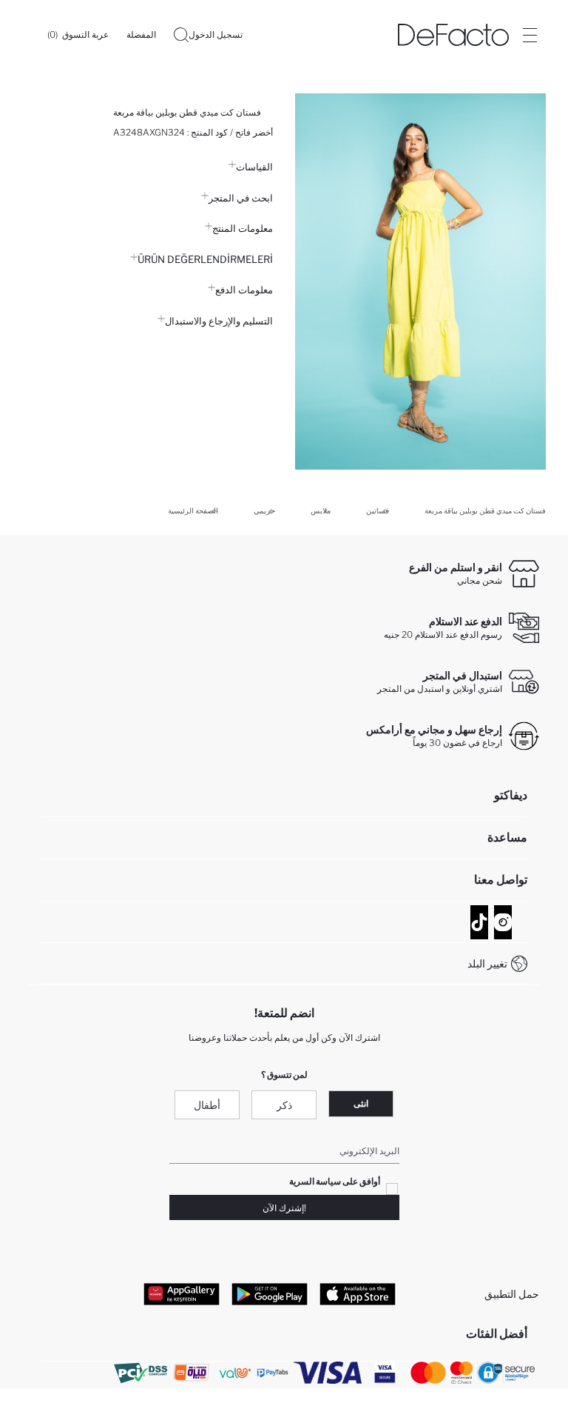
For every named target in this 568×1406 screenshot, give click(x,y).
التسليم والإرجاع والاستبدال (219, 321)
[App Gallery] (181, 1293)
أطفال (207, 1105)
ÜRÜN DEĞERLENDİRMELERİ (205, 259)
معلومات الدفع (244, 290)
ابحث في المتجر (241, 198)
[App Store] (358, 1293)
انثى (361, 1103)
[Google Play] (269, 1293)
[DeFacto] (453, 35)
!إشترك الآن (284, 1207)
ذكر (284, 1105)
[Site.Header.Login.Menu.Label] (529, 35)
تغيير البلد (487, 963)
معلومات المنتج (242, 228)
